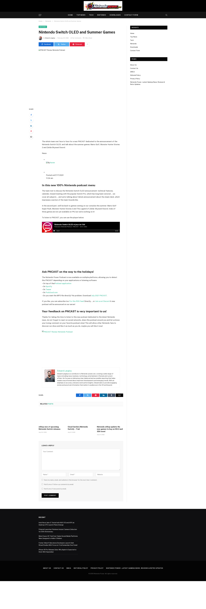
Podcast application (63, 283)
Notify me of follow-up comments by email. (59, 484)
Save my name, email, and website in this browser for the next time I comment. (70, 480)
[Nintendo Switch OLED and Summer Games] (81, 76)
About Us (133, 65)
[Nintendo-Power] (103, 6)
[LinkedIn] (31, 126)
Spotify (49, 286)
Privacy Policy (135, 79)
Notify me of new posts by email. (55, 489)
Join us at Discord (102, 301)
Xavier (52, 163)
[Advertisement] (81, 124)
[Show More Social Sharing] (87, 44)
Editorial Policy (135, 75)
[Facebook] (31, 115)
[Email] (31, 137)
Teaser (48, 289)
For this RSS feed (76, 301)
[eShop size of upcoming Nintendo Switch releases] (52, 416)
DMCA (132, 72)
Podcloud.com (52, 292)
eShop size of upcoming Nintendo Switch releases (49, 428)
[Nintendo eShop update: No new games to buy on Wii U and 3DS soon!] (110, 416)
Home (70, 15)
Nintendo (101, 15)
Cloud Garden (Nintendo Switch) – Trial (78, 428)
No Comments (76, 38)
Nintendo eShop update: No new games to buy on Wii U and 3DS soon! (110, 429)
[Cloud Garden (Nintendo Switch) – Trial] (81, 416)
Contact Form (131, 15)
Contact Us (134, 68)
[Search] (166, 15)
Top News (80, 15)
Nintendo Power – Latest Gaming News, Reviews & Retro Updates (134, 568)
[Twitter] (31, 120)
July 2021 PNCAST (99, 295)
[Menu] (40, 15)
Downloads (115, 15)
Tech (91, 15)
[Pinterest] (31, 131)
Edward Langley (50, 38)
